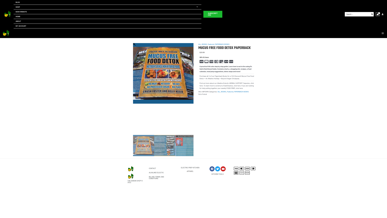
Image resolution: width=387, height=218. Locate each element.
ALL (199, 44)
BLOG (18, 2)
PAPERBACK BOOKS (222, 44)
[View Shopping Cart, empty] (378, 14)
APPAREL (190, 171)
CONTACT (152, 168)
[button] (212, 14)
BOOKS (204, 44)
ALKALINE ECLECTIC (156, 173)
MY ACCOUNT (21, 26)
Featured (211, 44)
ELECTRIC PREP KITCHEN (190, 168)
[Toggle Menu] (196, 7)
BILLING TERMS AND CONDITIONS (156, 177)
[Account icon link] (382, 14)
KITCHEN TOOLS (218, 174)
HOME (18, 16)
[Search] (372, 14)
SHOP (18, 7)
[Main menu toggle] (382, 33)
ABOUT (18, 21)
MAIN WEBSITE (21, 12)
